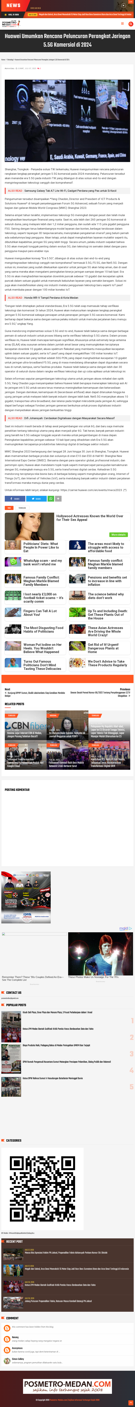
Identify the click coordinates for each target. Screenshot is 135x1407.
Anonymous (17, 1348)
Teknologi (22, 508)
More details (119, 534)
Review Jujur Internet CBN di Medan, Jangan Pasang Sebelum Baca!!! (24, 735)
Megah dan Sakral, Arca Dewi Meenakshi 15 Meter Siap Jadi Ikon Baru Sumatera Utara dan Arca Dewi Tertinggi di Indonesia (77, 1269)
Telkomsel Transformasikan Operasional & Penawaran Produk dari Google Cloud (25, 763)
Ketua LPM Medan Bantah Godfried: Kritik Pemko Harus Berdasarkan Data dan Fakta (58, 1029)
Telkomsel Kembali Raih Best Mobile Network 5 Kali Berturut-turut (66, 764)
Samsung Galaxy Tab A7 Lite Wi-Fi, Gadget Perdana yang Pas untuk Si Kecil (70, 190)
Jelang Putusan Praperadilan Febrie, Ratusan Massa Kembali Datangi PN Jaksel (58, 1301)
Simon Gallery (18, 1359)
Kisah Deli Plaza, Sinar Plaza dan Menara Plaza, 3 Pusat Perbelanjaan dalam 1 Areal (57, 1012)
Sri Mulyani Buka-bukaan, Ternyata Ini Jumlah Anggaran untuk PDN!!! (67, 735)
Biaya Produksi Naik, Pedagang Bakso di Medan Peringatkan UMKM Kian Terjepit (56, 1045)
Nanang (15, 1337)
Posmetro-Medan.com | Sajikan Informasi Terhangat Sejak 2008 (74, 1400)
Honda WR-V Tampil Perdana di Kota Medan (51, 297)
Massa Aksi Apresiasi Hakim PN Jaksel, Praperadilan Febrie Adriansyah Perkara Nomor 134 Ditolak (66, 1253)
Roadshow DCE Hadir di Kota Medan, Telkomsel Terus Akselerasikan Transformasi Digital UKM (108, 763)
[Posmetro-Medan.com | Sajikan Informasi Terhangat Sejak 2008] (67, 1393)
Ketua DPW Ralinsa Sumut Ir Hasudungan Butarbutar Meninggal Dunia (53, 1078)
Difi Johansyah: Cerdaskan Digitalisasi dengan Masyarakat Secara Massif (69, 418)
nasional (53, 715)
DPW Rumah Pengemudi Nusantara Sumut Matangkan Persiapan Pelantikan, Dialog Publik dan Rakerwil (67, 1062)
